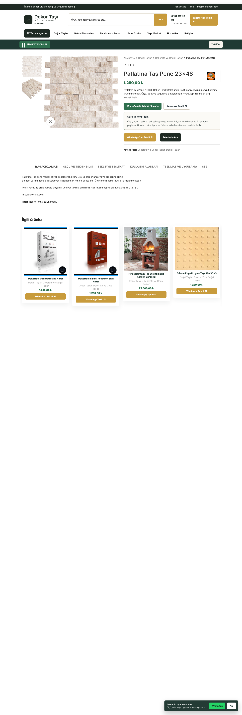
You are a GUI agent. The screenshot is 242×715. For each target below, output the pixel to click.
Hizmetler (172, 33)
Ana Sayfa (129, 57)
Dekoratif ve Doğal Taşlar (169, 57)
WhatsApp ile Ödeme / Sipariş (143, 106)
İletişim (188, 33)
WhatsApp (217, 706)
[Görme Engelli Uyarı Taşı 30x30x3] (197, 248)
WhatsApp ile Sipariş (55, 230)
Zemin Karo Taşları (110, 33)
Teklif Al (215, 44)
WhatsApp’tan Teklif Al (140, 137)
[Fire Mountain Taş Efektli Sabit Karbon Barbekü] (146, 249)
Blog (191, 6)
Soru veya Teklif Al (177, 106)
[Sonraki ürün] (134, 65)
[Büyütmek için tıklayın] (50, 121)
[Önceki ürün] (126, 65)
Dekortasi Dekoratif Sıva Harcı (45, 278)
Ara (160, 19)
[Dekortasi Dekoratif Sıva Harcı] (45, 251)
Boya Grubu (134, 33)
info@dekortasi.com (207, 6)
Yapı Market (154, 33)
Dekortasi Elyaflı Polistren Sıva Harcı (96, 280)
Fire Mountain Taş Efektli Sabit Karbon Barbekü (146, 275)
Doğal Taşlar (61, 33)
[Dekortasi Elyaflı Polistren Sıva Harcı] (96, 251)
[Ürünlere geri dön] (130, 65)
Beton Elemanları (84, 33)
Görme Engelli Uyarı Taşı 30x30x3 (197, 273)
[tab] (46, 165)
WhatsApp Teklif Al (202, 19)
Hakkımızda (180, 6)
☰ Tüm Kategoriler (37, 33)
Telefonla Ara (170, 137)
